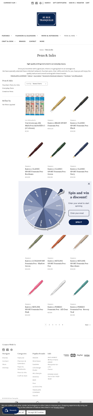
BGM (34, 380)
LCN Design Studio (37, 369)
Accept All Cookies (36, 412)
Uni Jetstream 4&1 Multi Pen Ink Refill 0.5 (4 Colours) (35, 125)
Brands (22, 41)
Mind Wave (36, 361)
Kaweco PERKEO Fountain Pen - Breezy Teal (79, 309)
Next (87, 325)
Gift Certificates (59, 3)
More (42, 41)
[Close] (89, 184)
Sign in (71, 3)
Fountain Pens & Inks (11, 85)
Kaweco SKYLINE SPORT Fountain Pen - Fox (57, 263)
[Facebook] (36, 3)
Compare (34, 104)
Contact (32, 41)
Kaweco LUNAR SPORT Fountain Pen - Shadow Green (35, 263)
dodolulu (36, 377)
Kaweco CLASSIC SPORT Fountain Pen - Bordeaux (34, 171)
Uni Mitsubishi (77, 76)
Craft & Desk (7, 41)
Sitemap (5, 368)
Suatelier (36, 364)
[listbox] (40, 83)
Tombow (67, 76)
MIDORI (35, 358)
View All (35, 396)
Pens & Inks (69, 36)
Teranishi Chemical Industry (52, 76)
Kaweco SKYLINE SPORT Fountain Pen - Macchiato (79, 263)
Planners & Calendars (25, 36)
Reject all (20, 412)
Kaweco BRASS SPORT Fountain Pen (57, 124)
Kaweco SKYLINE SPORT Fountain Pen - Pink (34, 309)
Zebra (30, 76)
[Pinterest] (40, 3)
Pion (34, 383)
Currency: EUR (9, 3)
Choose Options (35, 108)
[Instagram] (32, 3)
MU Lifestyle (37, 373)
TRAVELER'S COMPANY (19, 76)
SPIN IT (79, 222)
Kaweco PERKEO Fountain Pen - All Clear (58, 308)
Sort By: (29, 83)
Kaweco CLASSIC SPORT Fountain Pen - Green (57, 171)
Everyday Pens (8, 88)
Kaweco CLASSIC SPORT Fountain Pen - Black (79, 125)
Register (80, 3)
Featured (6, 36)
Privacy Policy (59, 407)
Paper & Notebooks (49, 36)
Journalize (37, 76)
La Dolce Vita (37, 387)
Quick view (33, 100)
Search (47, 3)
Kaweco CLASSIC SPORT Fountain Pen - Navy (79, 171)
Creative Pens (7, 91)
